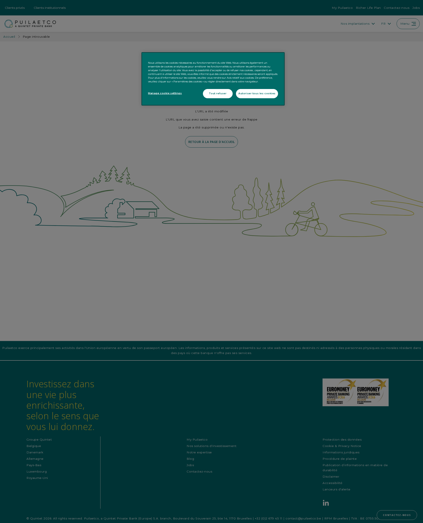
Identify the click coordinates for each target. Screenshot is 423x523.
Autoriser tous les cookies (257, 93)
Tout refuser (217, 93)
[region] (213, 79)
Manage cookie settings (165, 93)
